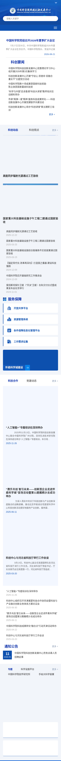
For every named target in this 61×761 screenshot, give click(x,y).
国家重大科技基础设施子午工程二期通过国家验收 (30, 220)
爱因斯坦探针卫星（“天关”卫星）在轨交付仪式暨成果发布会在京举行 (31, 286)
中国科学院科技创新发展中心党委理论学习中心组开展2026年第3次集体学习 (31, 70)
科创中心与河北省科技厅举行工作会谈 (27, 557)
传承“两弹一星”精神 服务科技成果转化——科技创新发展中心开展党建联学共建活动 (31, 101)
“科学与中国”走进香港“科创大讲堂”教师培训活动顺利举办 (31, 93)
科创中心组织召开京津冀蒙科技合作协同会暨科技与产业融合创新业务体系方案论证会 (31, 602)
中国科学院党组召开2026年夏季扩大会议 (30, 40)
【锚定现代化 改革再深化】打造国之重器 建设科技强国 (31, 264)
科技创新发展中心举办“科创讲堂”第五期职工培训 (31, 108)
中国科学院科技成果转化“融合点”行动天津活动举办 (31, 626)
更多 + (52, 114)
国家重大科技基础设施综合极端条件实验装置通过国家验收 (31, 252)
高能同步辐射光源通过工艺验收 (20, 176)
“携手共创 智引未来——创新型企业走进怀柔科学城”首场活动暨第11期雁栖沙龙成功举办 (30, 493)
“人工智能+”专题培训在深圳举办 (24, 427)
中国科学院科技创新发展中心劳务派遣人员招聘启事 (36, 655)
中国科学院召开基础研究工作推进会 (24, 275)
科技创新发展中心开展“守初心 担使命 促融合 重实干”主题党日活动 (30, 77)
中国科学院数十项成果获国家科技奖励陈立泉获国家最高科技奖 (27, 85)
